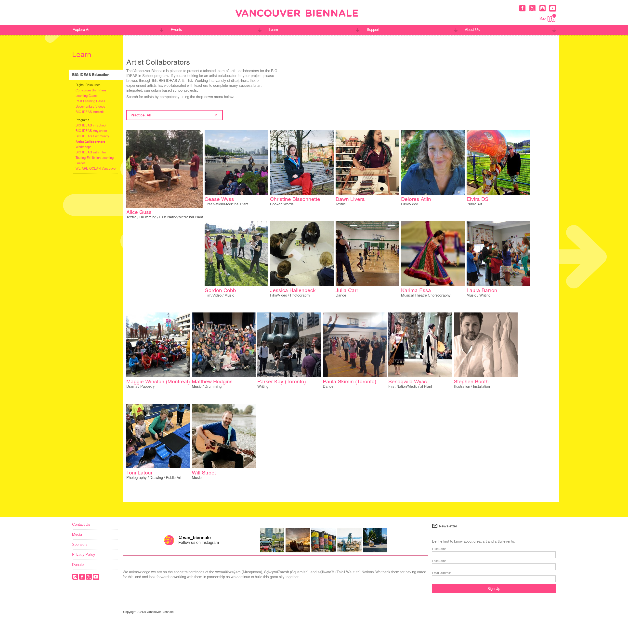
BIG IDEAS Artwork (90, 112)
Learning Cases (87, 96)
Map (542, 18)
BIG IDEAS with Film (91, 152)
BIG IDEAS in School (91, 125)
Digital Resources (88, 85)
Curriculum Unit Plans (91, 90)
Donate (78, 564)
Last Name (439, 561)
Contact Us (81, 524)
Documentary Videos (90, 106)
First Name (439, 549)
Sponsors (80, 544)
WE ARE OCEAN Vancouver (96, 168)
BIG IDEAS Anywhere (91, 131)
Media (77, 534)
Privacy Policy (83, 554)
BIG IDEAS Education (90, 75)
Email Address (441, 573)
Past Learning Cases (90, 101)
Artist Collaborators (90, 142)
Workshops (84, 147)
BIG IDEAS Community (92, 136)
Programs (82, 120)
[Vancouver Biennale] (297, 13)
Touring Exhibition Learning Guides (95, 160)
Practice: (141, 115)
